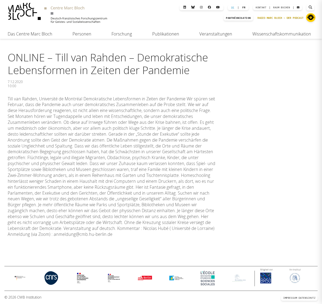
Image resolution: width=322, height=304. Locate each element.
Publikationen (165, 34)
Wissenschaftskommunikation (281, 34)
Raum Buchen (281, 7)
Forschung (121, 34)
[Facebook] (209, 7)
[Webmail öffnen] (298, 7)
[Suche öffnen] (310, 7)
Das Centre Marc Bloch (30, 34)
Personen (82, 34)
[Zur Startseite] (58, 13)
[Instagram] (201, 7)
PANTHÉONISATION (238, 18)
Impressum (290, 297)
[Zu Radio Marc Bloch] (310, 17)
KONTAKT (261, 7)
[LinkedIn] (184, 7)
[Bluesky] (193, 7)
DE (232, 7)
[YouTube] (218, 7)
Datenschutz (307, 297)
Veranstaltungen (215, 34)
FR (243, 7)
